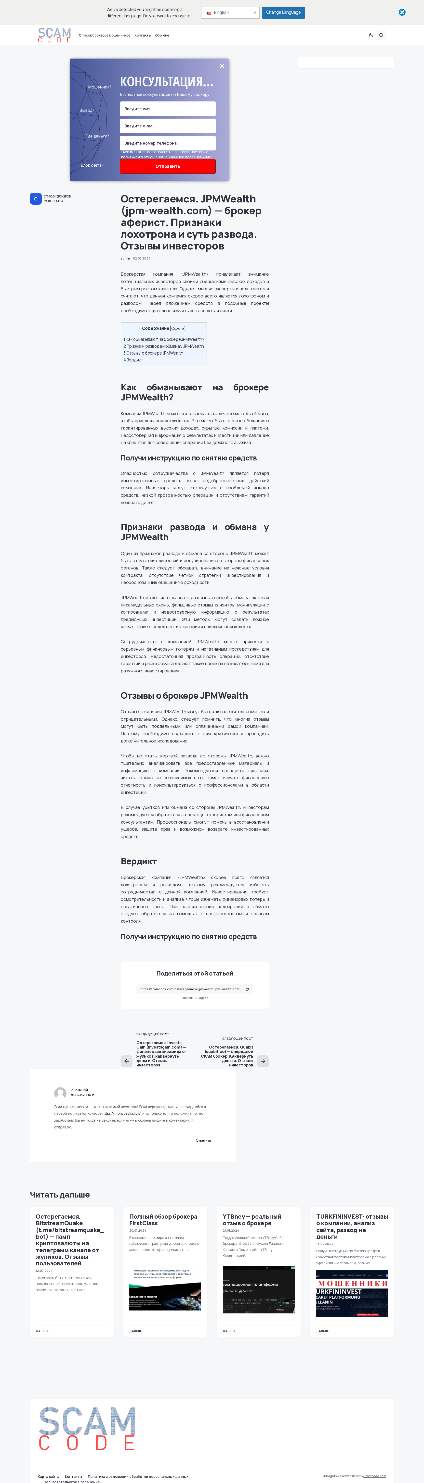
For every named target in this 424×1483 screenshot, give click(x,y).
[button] (371, 35)
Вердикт (133, 360)
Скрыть (177, 328)
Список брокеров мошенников (57, 198)
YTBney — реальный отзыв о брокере (252, 1219)
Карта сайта (48, 1476)
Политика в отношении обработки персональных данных (138, 1476)
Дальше (42, 1331)
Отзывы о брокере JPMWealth (153, 353)
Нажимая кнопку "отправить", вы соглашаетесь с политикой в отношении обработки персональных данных (166, 156)
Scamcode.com (374, 1476)
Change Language (283, 12)
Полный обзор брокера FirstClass (163, 1219)
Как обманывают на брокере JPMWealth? (163, 339)
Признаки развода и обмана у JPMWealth (163, 346)
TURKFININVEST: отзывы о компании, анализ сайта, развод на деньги (352, 1226)
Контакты (73, 1476)
